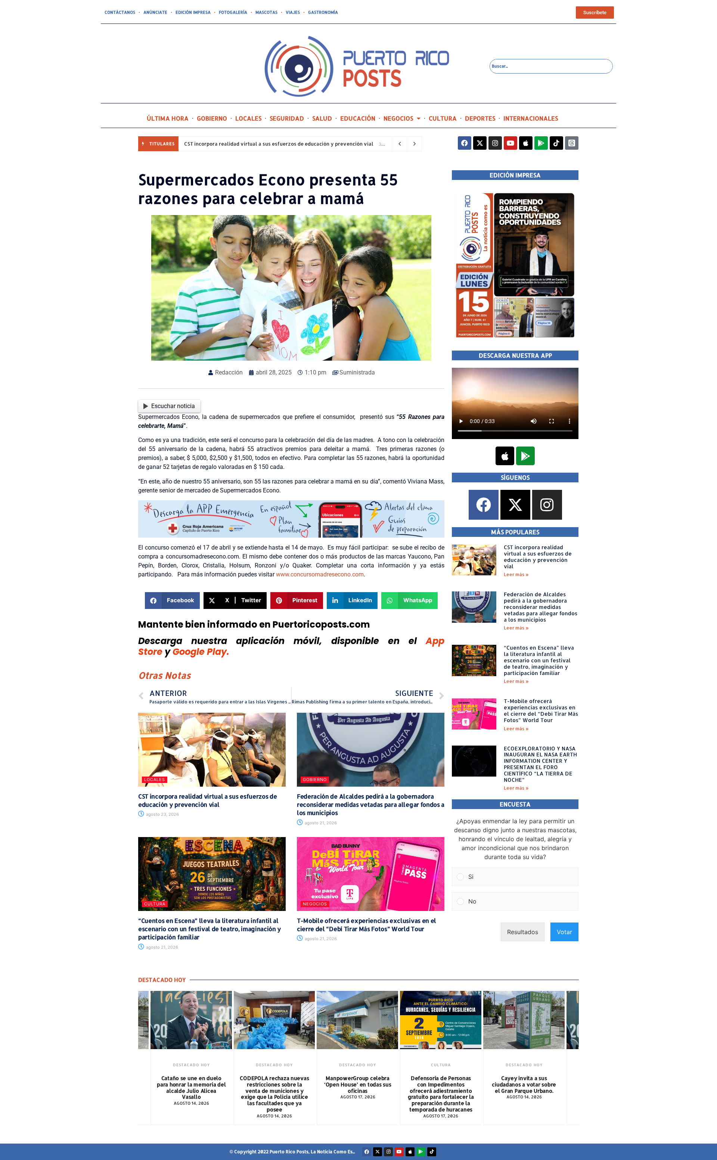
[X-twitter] (480, 143)
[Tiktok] (556, 143)
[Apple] (526, 143)
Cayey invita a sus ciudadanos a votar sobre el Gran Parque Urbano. (524, 1084)
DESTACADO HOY (191, 1065)
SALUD (322, 118)
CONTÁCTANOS (120, 12)
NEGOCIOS (398, 118)
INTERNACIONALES (530, 118)
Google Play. (201, 652)
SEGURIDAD (287, 118)
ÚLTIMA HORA (168, 118)
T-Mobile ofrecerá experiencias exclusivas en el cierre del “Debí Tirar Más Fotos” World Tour (366, 925)
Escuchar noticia (173, 406)
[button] (172, 600)
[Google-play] (541, 143)
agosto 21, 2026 (320, 822)
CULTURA (443, 118)
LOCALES (248, 118)
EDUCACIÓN (357, 118)
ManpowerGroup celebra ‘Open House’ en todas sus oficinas (357, 1084)
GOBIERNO (212, 118)
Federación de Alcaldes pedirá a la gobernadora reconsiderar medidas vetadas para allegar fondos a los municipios (370, 804)
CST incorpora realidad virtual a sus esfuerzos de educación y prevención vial (278, 144)
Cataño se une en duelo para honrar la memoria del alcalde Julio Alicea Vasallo (191, 1087)
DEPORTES (480, 118)
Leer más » (516, 574)
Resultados (522, 932)
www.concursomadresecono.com (320, 574)
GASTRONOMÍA (323, 12)
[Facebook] (464, 143)
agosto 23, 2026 (162, 814)
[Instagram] (495, 143)
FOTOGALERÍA (233, 12)
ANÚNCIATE (155, 12)
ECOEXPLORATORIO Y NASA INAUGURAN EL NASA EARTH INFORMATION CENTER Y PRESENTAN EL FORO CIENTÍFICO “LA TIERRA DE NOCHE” (540, 764)
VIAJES (293, 12)
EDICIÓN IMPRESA (193, 12)
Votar (564, 932)
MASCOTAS (266, 12)
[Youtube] (510, 143)
